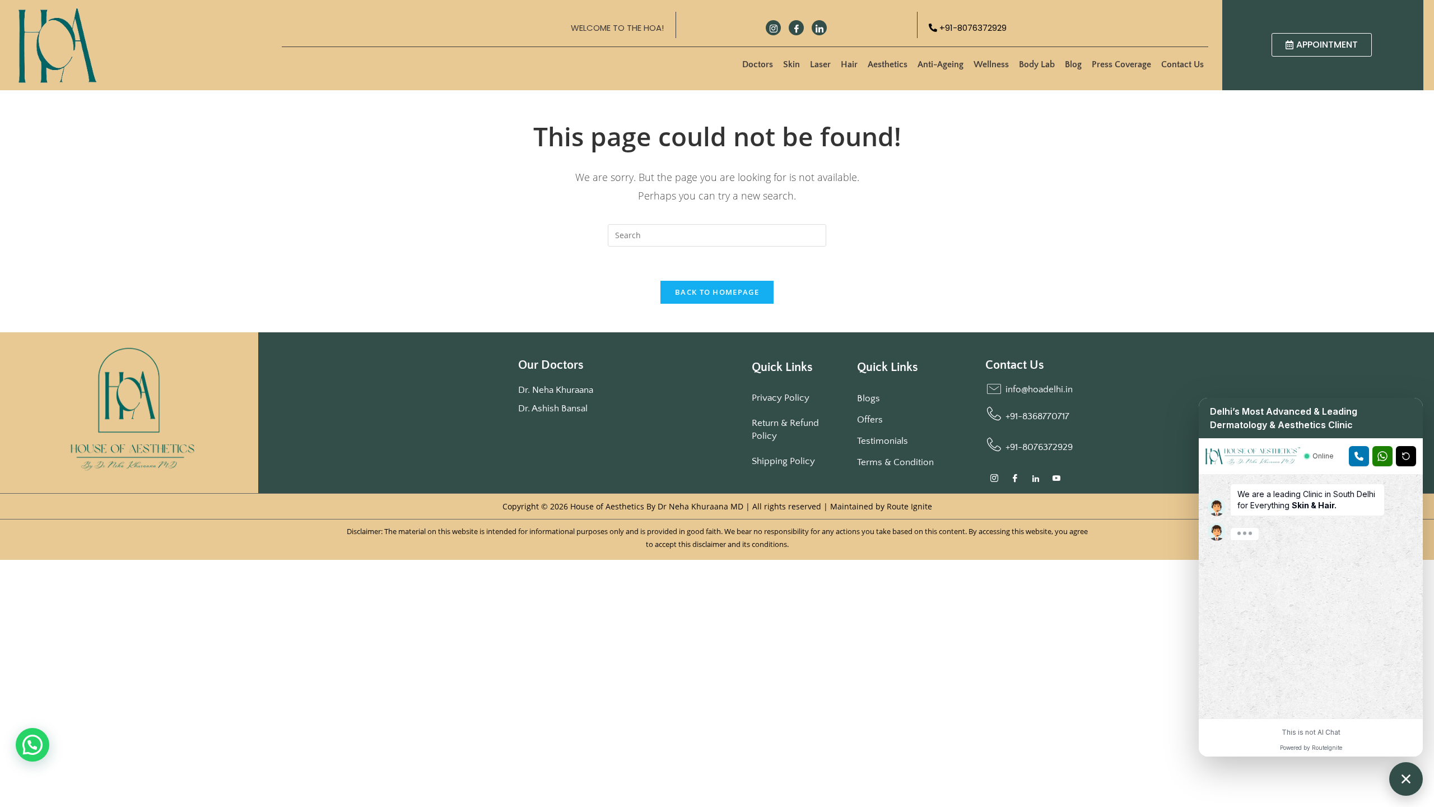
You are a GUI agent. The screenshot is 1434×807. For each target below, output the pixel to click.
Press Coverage (1121, 64)
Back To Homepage (717, 292)
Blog (1073, 64)
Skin (791, 64)
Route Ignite (909, 506)
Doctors (757, 64)
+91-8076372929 (972, 28)
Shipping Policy (783, 461)
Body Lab (1037, 64)
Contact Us (1182, 64)
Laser (820, 64)
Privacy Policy (780, 398)
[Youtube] (1057, 480)
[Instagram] (773, 27)
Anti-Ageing (940, 64)
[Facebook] (796, 27)
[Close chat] (1406, 779)
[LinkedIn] (819, 27)
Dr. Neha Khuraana (555, 390)
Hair (849, 64)
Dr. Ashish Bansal (553, 409)
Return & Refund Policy (785, 429)
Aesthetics (887, 64)
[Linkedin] (1036, 480)
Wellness (991, 64)
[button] (32, 745)
